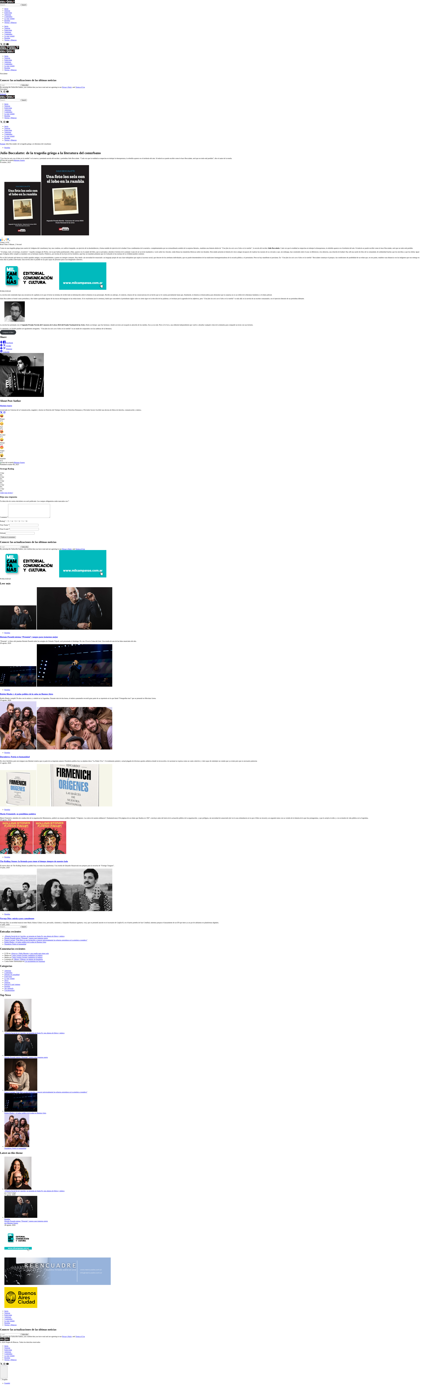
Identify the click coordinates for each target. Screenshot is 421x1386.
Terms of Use (80, 87)
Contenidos (8, 17)
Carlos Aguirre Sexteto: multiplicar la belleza (27, 955)
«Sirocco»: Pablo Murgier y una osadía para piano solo (30, 953)
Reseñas (7, 20)
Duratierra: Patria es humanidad (15, 944)
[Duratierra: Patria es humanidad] (16, 1146)
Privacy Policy (67, 87)
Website (2, 533)
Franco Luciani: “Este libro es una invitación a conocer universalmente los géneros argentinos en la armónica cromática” (45, 940)
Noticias (7, 11)
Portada (2, 144)
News (6, 980)
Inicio (6, 9)
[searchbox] (10, 5)
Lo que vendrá (9, 19)
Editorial (3, 94)
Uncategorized (9, 990)
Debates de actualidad (12, 975)
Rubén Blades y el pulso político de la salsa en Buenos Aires (25, 942)
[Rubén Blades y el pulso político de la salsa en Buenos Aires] (20, 1111)
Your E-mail (5, 529)
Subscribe (25, 85)
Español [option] (7, 1383)
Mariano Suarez (6, 406)
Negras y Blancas (10, 22)
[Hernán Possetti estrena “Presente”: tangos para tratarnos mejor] (20, 1055)
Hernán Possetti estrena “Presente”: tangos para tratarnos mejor (26, 938)
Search (24, 5)
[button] (3, 1372)
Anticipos (7, 15)
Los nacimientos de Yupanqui (35, 961)
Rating (2, 521)
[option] (212, 1383)
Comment (4, 517)
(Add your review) (6, 493)
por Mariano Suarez (11, 1223)
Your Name (4, 525)
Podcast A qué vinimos (12, 984)
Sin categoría (8, 988)
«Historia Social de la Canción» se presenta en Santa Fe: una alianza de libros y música (34, 936)
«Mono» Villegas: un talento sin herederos (28, 959)
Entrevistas (8, 13)
